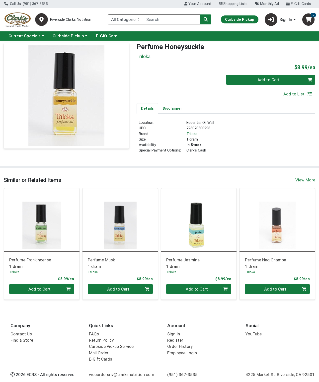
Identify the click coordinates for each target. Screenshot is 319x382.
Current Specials (24, 35)
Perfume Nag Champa (265, 263)
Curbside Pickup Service (111, 346)
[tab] (147, 108)
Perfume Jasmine (183, 263)
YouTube (253, 333)
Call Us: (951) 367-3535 (28, 3)
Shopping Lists (234, 3)
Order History (180, 346)
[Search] (205, 19)
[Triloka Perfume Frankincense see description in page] (42, 220)
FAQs (94, 333)
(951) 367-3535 (182, 374)
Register (175, 340)
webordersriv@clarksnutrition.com (121, 374)
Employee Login (182, 352)
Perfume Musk (101, 263)
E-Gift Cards (300, 3)
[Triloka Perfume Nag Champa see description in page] (277, 220)
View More (305, 179)
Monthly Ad (269, 3)
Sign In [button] (285, 19)
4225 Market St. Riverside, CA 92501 (280, 374)
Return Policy (101, 340)
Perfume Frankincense (30, 263)
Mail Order (98, 352)
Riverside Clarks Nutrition (70, 19)
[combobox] (171, 19)
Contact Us (21, 333)
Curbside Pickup (68, 35)
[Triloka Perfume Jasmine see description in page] (199, 220)
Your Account (199, 3)
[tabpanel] (226, 138)
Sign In (173, 333)
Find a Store (21, 340)
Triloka (191, 134)
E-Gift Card (106, 35)
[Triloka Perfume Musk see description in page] (120, 220)
